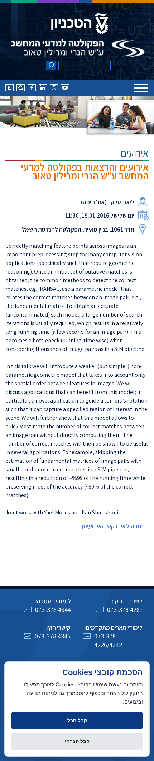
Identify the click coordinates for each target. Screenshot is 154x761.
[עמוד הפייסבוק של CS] (32, 89)
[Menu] (141, 88)
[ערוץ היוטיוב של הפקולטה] (65, 89)
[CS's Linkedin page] (43, 89)
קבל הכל (77, 720)
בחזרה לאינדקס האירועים (115, 526)
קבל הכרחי (77, 741)
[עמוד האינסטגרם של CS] (54, 89)
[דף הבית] (20, 89)
